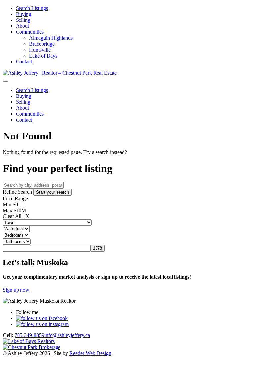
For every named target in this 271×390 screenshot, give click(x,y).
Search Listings (32, 8)
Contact (24, 61)
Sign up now (16, 289)
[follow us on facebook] (42, 318)
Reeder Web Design (90, 353)
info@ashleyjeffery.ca (67, 335)
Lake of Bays (43, 55)
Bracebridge (42, 44)
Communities (30, 32)
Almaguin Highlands (51, 38)
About (22, 26)
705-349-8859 (29, 335)
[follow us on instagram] (42, 324)
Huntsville (40, 50)
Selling (23, 20)
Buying (23, 14)
